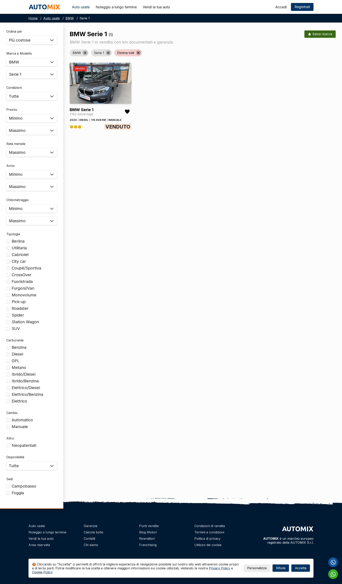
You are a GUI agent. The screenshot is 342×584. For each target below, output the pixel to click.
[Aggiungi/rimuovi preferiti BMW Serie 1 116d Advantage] (127, 111)
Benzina (19, 347)
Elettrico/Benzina (27, 394)
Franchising (148, 545)
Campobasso (24, 486)
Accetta (300, 568)
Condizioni (14, 88)
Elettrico (19, 401)
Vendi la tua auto (156, 7)
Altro (10, 438)
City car (19, 261)
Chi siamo (91, 545)
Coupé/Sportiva (26, 268)
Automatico (22, 420)
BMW (70, 18)
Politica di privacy (207, 539)
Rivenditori (147, 539)
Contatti (89, 539)
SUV (16, 328)
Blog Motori (148, 532)
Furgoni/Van (23, 288)
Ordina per (14, 31)
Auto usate (81, 7)
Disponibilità (15, 457)
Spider (18, 315)
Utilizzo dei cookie (207, 545)
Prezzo (11, 110)
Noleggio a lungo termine (116, 7)
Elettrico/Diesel (26, 387)
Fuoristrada (22, 281)
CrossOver (21, 274)
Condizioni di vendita (209, 526)
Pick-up (19, 301)
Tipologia (13, 234)
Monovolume (24, 295)
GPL (15, 360)
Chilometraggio (17, 200)
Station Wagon (25, 321)
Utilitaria (19, 248)
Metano (19, 367)
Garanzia (90, 526)
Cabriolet (20, 254)
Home (33, 18)
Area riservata (39, 545)
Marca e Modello (19, 53)
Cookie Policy (42, 572)
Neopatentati (24, 445)
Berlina (18, 241)
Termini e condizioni (209, 532)
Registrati (302, 7)
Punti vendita (149, 526)
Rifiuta (280, 568)
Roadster (20, 308)
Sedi (9, 479)
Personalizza (257, 568)
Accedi (281, 7)
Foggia (18, 492)
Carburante (15, 340)
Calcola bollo (93, 532)
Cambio (12, 413)
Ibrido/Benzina (25, 381)
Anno (10, 166)
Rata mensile (15, 144)
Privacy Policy (219, 568)
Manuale (20, 426)
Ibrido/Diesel (23, 374)
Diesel (17, 354)
